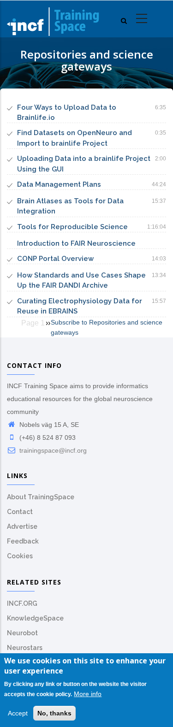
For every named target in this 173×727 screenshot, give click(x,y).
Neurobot (22, 633)
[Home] (53, 18)
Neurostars (24, 647)
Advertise (22, 526)
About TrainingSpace (40, 497)
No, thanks (54, 713)
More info (87, 693)
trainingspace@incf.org (52, 450)
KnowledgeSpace (35, 618)
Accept (18, 713)
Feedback (23, 541)
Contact (20, 511)
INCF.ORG (22, 603)
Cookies (20, 556)
